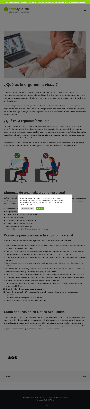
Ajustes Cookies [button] (27, 208)
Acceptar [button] (40, 208)
